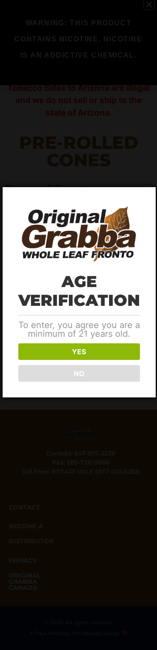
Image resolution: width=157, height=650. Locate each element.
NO (79, 373)
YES (79, 351)
